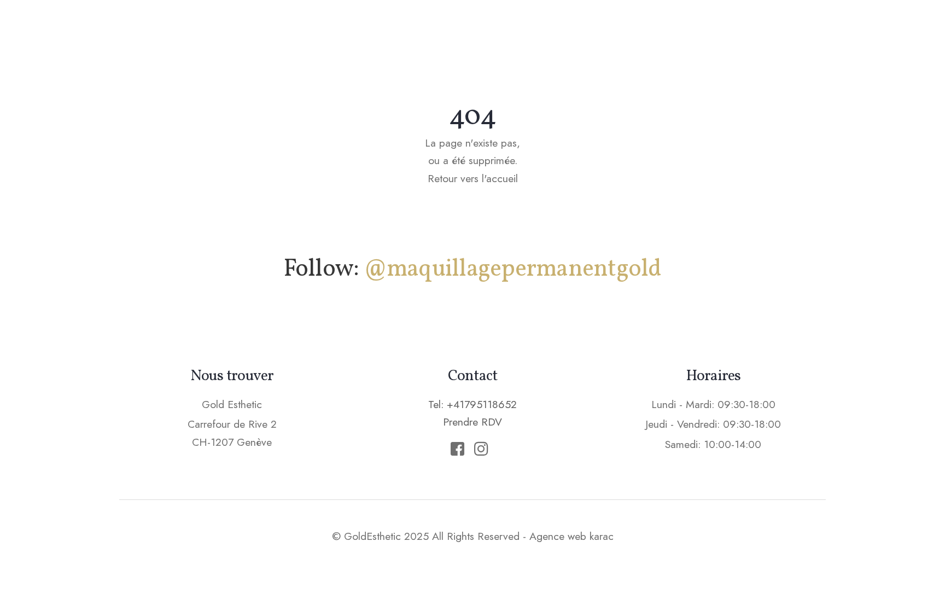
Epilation (585, 30)
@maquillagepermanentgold (513, 269)
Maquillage (452, 30)
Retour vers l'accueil (473, 178)
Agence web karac (571, 536)
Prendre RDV (728, 29)
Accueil (376, 30)
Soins (521, 30)
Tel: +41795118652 (472, 404)
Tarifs (649, 30)
